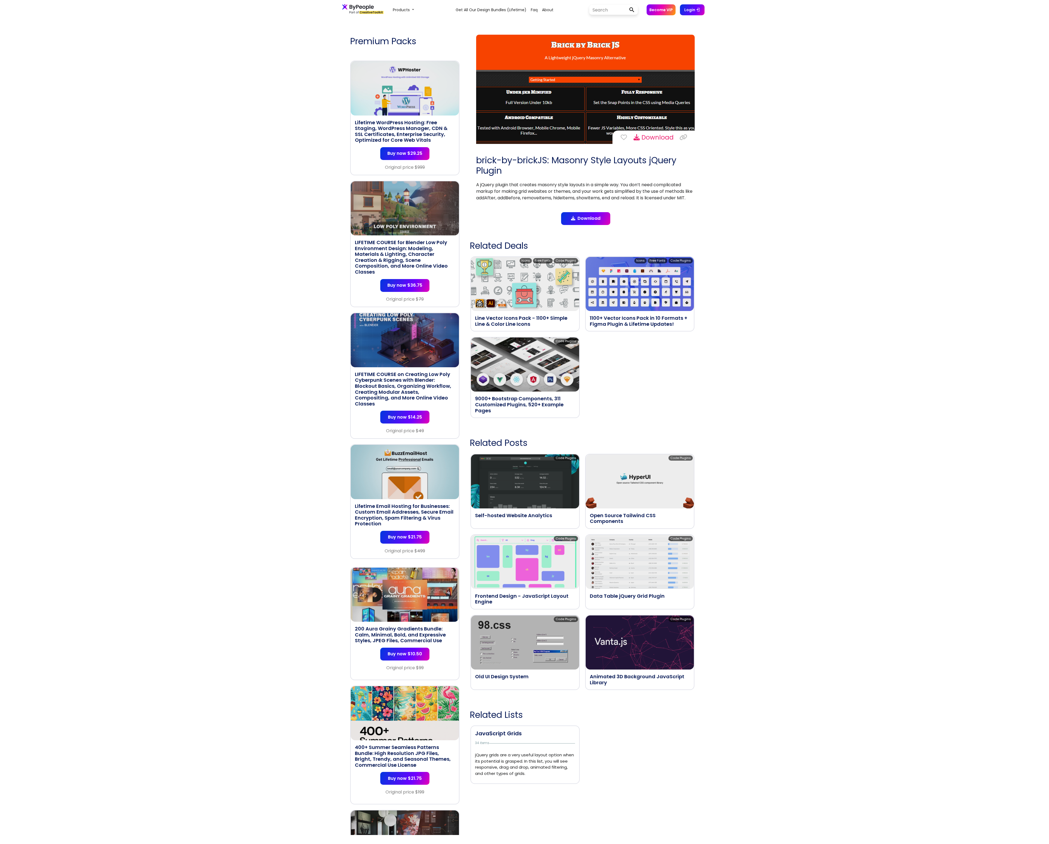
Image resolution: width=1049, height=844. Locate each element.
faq (534, 10)
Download (657, 137)
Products (402, 10)
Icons (525, 260)
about (547, 10)
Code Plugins (566, 260)
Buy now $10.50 (405, 654)
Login (690, 10)
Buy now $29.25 (404, 153)
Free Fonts (543, 260)
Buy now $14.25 (405, 417)
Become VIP (661, 10)
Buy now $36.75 (404, 285)
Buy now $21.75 (405, 537)
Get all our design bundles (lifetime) (491, 10)
